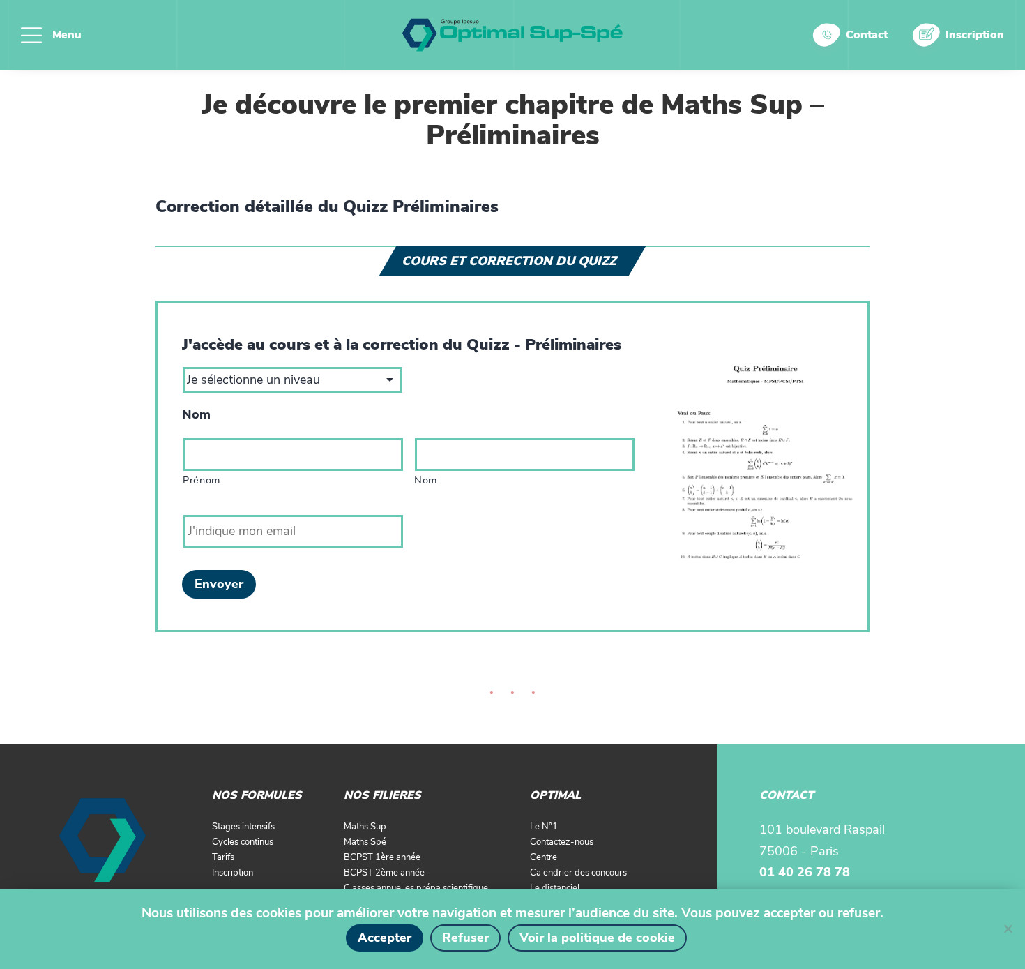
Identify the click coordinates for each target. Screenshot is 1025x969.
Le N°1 (544, 826)
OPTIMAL (555, 795)
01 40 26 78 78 (804, 872)
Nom (196, 415)
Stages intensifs (243, 826)
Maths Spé (365, 842)
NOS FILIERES (382, 795)
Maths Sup (365, 826)
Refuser (465, 937)
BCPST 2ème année (384, 872)
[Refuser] (1008, 929)
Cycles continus (242, 842)
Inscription (975, 35)
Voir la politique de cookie (597, 937)
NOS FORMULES (257, 795)
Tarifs (223, 857)
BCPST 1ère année (382, 857)
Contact (867, 35)
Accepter (384, 937)
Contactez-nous (561, 842)
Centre (543, 857)
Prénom (201, 480)
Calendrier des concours (578, 872)
